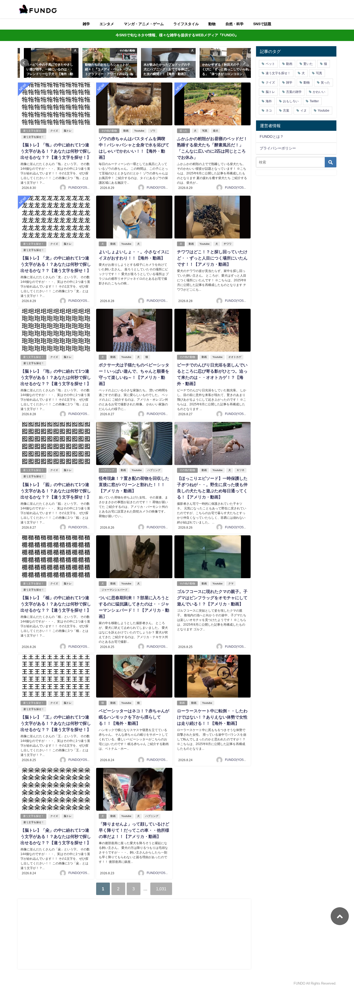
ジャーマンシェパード (115, 590)
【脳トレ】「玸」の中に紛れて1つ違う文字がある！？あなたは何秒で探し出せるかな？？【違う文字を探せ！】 (55, 377)
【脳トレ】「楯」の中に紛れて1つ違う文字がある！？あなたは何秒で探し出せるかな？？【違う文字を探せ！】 (55, 604)
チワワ (227, 244)
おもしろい (291, 101)
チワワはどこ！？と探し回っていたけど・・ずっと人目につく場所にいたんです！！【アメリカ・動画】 (212, 258)
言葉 (286, 110)
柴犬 (215, 130)
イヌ (303, 110)
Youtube (139, 130)
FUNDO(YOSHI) (79, 187)
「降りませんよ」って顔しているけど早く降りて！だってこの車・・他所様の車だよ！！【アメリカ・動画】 (134, 830)
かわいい (319, 91)
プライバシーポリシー (278, 148)
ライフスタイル (186, 24)
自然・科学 (234, 24)
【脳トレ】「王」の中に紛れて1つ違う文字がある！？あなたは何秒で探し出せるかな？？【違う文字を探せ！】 (55, 723)
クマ (230, 583)
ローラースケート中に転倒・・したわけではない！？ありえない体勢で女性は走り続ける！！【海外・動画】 (212, 717)
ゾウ (152, 130)
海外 (269, 101)
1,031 (161, 889)
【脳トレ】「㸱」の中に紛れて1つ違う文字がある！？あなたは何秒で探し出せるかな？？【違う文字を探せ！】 (55, 151)
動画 (126, 130)
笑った (183, 130)
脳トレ (68, 130)
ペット (270, 63)
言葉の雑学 (294, 91)
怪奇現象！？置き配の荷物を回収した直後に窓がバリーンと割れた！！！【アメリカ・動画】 (134, 484)
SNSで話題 (262, 24)
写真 (204, 130)
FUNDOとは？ (272, 136)
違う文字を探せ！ (33, 130)
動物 (212, 24)
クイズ (54, 130)
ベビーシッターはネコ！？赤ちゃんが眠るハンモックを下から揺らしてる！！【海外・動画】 (134, 717)
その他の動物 (109, 130)
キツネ (240, 470)
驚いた (308, 63)
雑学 (86, 24)
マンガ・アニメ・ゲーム (144, 24)
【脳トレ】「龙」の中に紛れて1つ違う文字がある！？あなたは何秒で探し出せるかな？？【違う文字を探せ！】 (55, 264)
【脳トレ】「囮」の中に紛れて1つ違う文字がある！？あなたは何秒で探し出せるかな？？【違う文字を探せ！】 (55, 490)
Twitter (314, 101)
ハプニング (107, 470)
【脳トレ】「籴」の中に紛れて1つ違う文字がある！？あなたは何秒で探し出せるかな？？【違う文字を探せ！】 (55, 836)
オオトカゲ (234, 357)
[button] (24, 63)
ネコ (269, 110)
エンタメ (107, 24)
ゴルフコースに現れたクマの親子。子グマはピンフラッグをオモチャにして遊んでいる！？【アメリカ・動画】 (212, 597)
